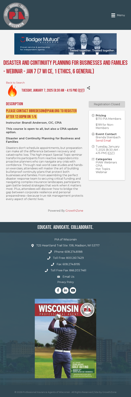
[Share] (88, 88)
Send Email (103, 140)
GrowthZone (74, 210)
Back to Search (15, 82)
